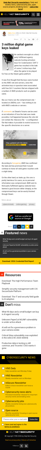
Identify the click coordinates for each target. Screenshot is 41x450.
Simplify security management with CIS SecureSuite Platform (20, 290)
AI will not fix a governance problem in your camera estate (19, 328)
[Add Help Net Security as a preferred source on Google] (37, 39)
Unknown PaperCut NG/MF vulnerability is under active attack (19, 320)
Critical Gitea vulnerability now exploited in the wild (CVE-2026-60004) (20, 336)
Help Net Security (30, 436)
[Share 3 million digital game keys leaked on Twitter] (25, 39)
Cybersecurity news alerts (18, 392)
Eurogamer (16, 163)
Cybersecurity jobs (14, 401)
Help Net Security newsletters (16, 2)
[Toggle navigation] (38, 14)
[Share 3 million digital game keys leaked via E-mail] (33, 39)
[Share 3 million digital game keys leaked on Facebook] (21, 39)
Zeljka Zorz (11, 33)
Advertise (32, 440)
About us (25, 440)
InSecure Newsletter (15, 382)
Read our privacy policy (12, 440)
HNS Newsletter (13, 375)
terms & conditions (12, 427)
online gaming (21, 204)
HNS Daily (10, 368)
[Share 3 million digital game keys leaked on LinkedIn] (29, 39)
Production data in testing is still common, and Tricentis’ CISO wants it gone (19, 345)
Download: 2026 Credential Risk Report (18, 261)
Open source (11, 410)
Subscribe (33, 419)
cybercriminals (8, 204)
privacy (31, 204)
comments (7, 111)
